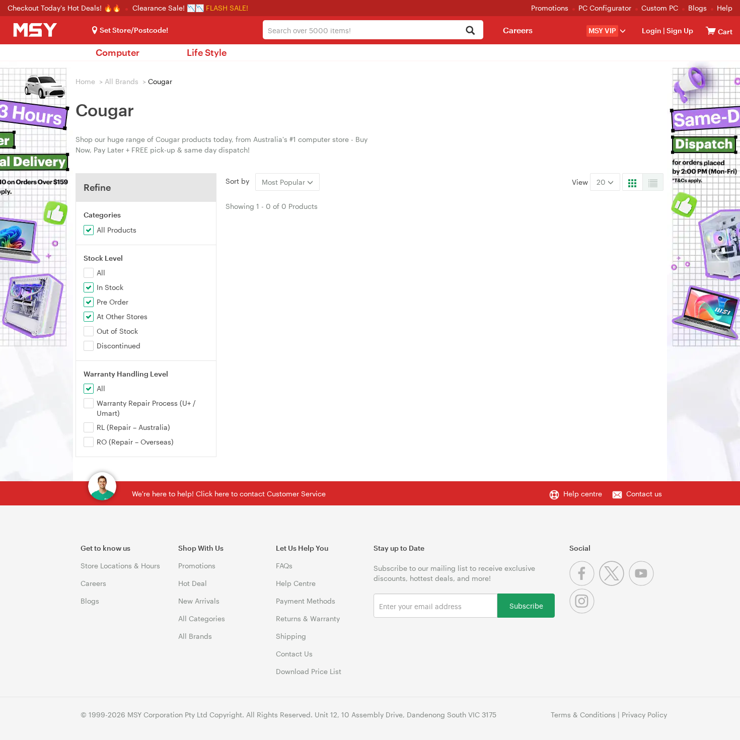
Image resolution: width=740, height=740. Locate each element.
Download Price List (308, 671)
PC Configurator (604, 8)
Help (724, 8)
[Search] (470, 31)
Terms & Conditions (583, 714)
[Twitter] (614, 583)
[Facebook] (584, 583)
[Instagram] (583, 611)
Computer (117, 52)
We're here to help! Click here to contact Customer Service (229, 493)
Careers (518, 30)
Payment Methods (305, 601)
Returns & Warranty (308, 618)
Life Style (207, 52)
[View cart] (711, 30)
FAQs (284, 565)
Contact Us (294, 653)
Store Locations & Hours (120, 565)
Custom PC (659, 8)
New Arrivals (198, 601)
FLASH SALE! (227, 8)
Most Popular (284, 182)
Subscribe (526, 605)
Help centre (582, 493)
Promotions (549, 8)
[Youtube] (642, 583)
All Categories (201, 618)
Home (85, 81)
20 (602, 182)
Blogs (697, 8)
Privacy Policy (644, 714)
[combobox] (373, 29)
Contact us (644, 493)
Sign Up (679, 30)
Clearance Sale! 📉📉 (168, 8)
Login (651, 30)
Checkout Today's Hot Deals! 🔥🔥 (65, 8)
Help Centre (296, 583)
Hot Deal (192, 583)
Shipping (291, 636)
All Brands (121, 81)
